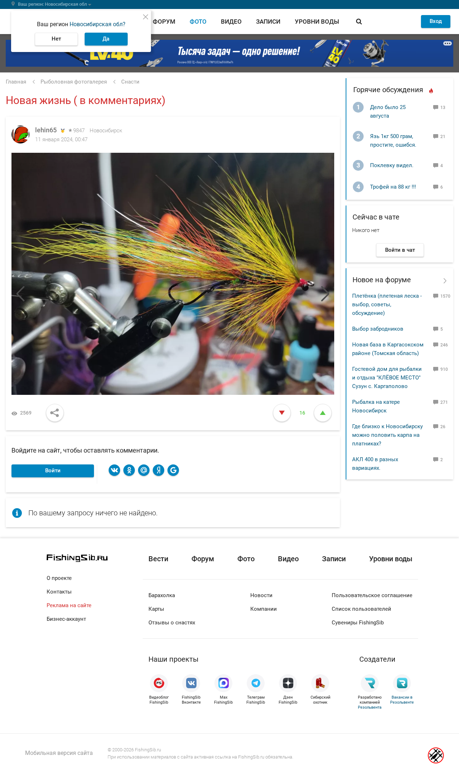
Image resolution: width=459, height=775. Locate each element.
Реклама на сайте (69, 605)
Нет (56, 39)
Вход (436, 21)
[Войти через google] (173, 470)
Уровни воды (317, 21)
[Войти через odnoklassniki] (129, 470)
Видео (231, 21)
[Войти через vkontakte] (114, 470)
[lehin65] (20, 134)
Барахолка (161, 595)
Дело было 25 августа (388, 111)
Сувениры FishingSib (358, 622)
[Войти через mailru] (144, 470)
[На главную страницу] (95, 558)
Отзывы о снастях (171, 622)
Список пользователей (361, 609)
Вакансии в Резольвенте (402, 700)
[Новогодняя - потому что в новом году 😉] (253, 274)
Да (106, 39)
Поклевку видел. (391, 165)
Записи (268, 21)
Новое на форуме (381, 279)
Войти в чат (400, 250)
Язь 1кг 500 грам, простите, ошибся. (393, 140)
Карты (156, 609)
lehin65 (46, 130)
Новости (261, 595)
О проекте (59, 578)
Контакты (59, 592)
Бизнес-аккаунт (66, 619)
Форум (164, 21)
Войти (53, 470)
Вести (158, 558)
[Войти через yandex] (158, 470)
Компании (263, 609)
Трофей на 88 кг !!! (393, 187)
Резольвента (370, 707)
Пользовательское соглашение (372, 595)
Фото (198, 21)
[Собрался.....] (92, 274)
